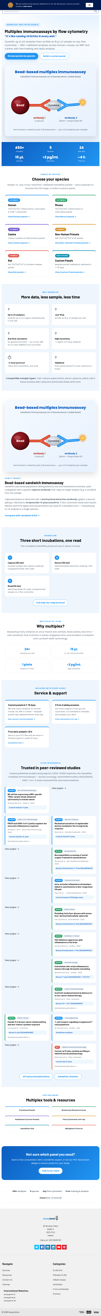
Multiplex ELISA (60, 1275)
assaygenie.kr (9, 1294)
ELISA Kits (57, 1270)
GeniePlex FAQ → (16, 743)
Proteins (56, 1293)
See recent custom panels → (21, 719)
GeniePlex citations (68, 1076)
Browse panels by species (21, 56)
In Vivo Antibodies (61, 1289)
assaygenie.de (10, 1301)
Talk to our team (50, 1170)
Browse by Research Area (74, 1110)
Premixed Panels (27, 1110)
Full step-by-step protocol (50, 602)
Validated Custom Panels (27, 1119)
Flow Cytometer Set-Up (74, 1119)
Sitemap (6, 1284)
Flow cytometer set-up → (67, 719)
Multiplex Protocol (74, 1128)
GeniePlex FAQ (27, 1128)
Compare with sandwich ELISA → (22, 515)
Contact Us (7, 1279)
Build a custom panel (54, 56)
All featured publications (36, 1076)
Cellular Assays (59, 1279)
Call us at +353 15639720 (50, 1240)
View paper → (59, 788)
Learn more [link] (27, 6)
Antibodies (57, 1284)
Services (6, 1270)
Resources (7, 1275)
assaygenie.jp (9, 1297)
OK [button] (89, 5)
